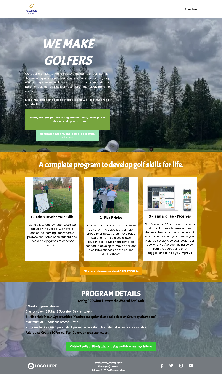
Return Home (191, 9)
